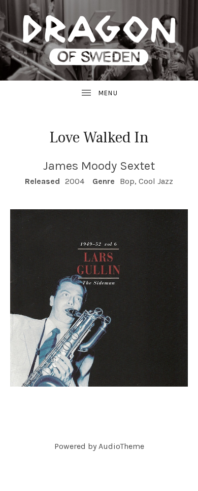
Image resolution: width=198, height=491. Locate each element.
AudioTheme (121, 446)
